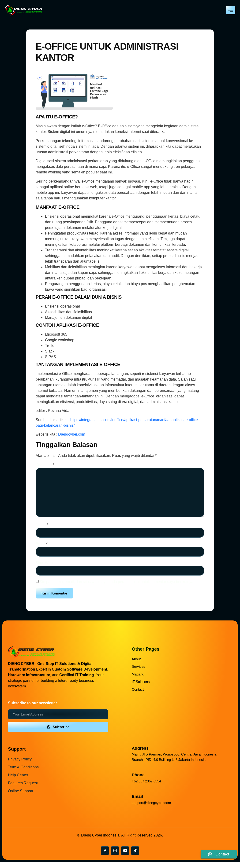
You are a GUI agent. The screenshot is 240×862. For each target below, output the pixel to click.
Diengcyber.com (71, 434)
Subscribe (61, 727)
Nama (42, 525)
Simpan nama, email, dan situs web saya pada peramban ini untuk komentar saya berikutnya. (117, 582)
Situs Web (44, 563)
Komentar (45, 465)
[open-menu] (230, 10)
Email (42, 544)
